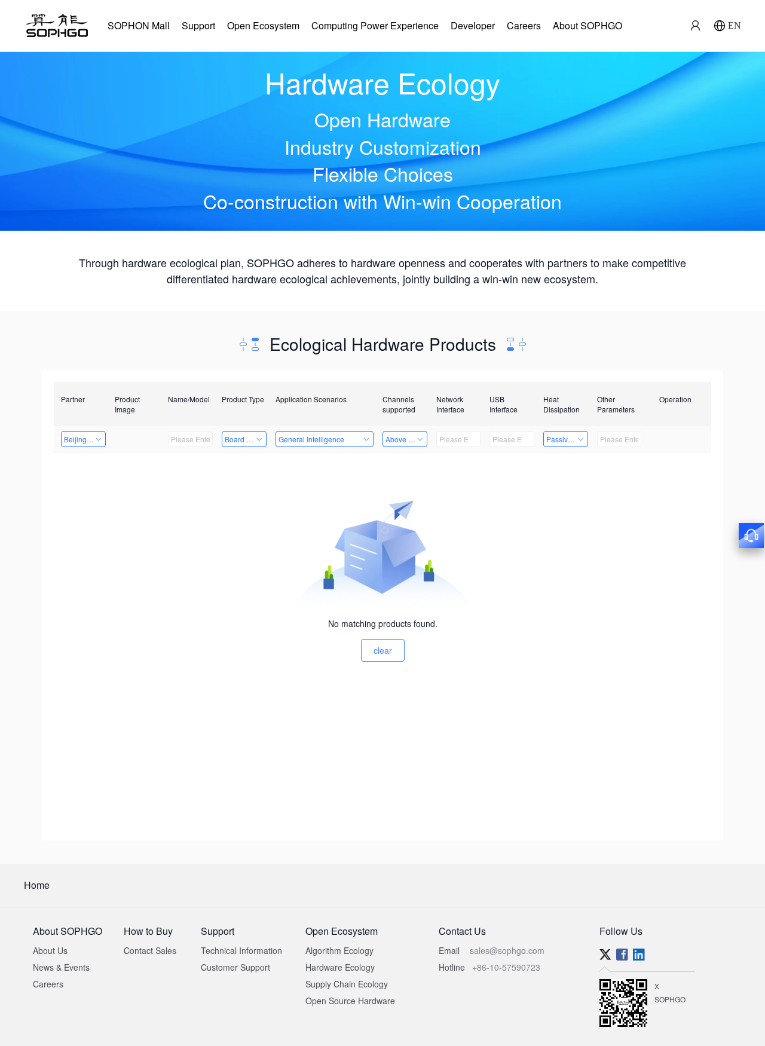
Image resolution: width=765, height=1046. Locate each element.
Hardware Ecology (340, 967)
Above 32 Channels (406, 439)
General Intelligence (311, 439)
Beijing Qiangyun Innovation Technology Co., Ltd (85, 439)
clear (383, 650)
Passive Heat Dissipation (567, 439)
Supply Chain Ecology (346, 984)
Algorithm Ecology (339, 950)
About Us (50, 950)
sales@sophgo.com (507, 950)
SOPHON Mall (139, 25)
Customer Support (235, 967)
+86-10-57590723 (506, 967)
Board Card (243, 439)
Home (37, 885)
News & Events (61, 967)
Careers (524, 25)
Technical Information (241, 950)
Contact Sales (150, 950)
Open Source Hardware (350, 1001)
